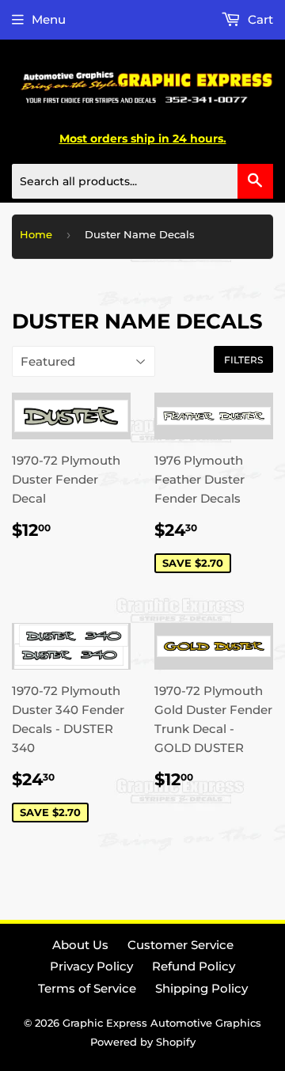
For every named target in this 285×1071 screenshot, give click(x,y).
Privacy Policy (91, 966)
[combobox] (142, 181)
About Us (80, 944)
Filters (243, 360)
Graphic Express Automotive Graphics (162, 1022)
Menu (49, 19)
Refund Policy (193, 966)
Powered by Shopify (143, 1041)
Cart (259, 19)
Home (36, 234)
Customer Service (180, 944)
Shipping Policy (201, 988)
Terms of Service (87, 988)
